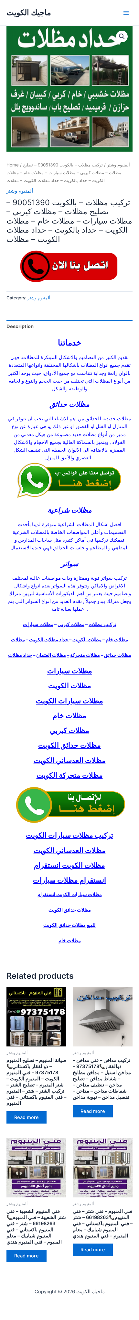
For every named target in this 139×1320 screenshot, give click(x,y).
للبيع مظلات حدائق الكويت (69, 925)
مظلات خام (117, 640)
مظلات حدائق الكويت (69, 745)
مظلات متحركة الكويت (70, 775)
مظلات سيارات (38, 624)
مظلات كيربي (69, 730)
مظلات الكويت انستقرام (69, 865)
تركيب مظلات (102, 624)
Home (12, 164)
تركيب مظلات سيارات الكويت (69, 835)
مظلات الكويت (87, 640)
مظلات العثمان (51, 655)
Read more (26, 1117)
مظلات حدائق (117, 655)
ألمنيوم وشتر (118, 164)
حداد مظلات (20, 655)
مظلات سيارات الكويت (69, 700)
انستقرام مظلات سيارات (69, 880)
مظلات (18, 640)
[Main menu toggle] (126, 12)
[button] (122, 36)
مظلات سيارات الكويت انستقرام (69, 894)
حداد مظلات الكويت (49, 640)
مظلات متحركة (85, 655)
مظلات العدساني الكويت (70, 760)
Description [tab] (20, 326)
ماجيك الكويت (28, 12)
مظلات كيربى (71, 624)
